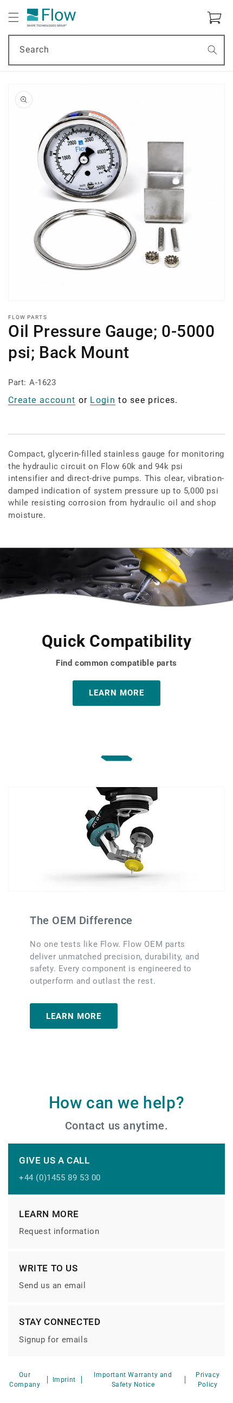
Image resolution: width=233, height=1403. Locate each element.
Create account (41, 400)
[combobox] (116, 50)
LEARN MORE (116, 693)
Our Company (24, 1379)
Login (102, 400)
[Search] (212, 50)
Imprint (64, 1379)
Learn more (73, 1016)
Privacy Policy (207, 1379)
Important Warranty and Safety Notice (133, 1379)
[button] (13, 17)
